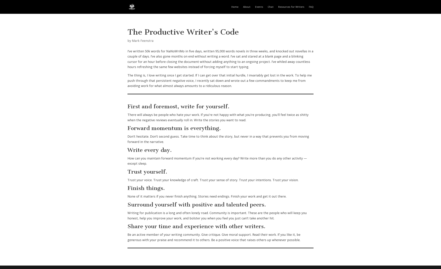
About (246, 7)
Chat (271, 7)
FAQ (311, 7)
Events (259, 7)
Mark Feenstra (142, 41)
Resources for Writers (291, 7)
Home (234, 7)
